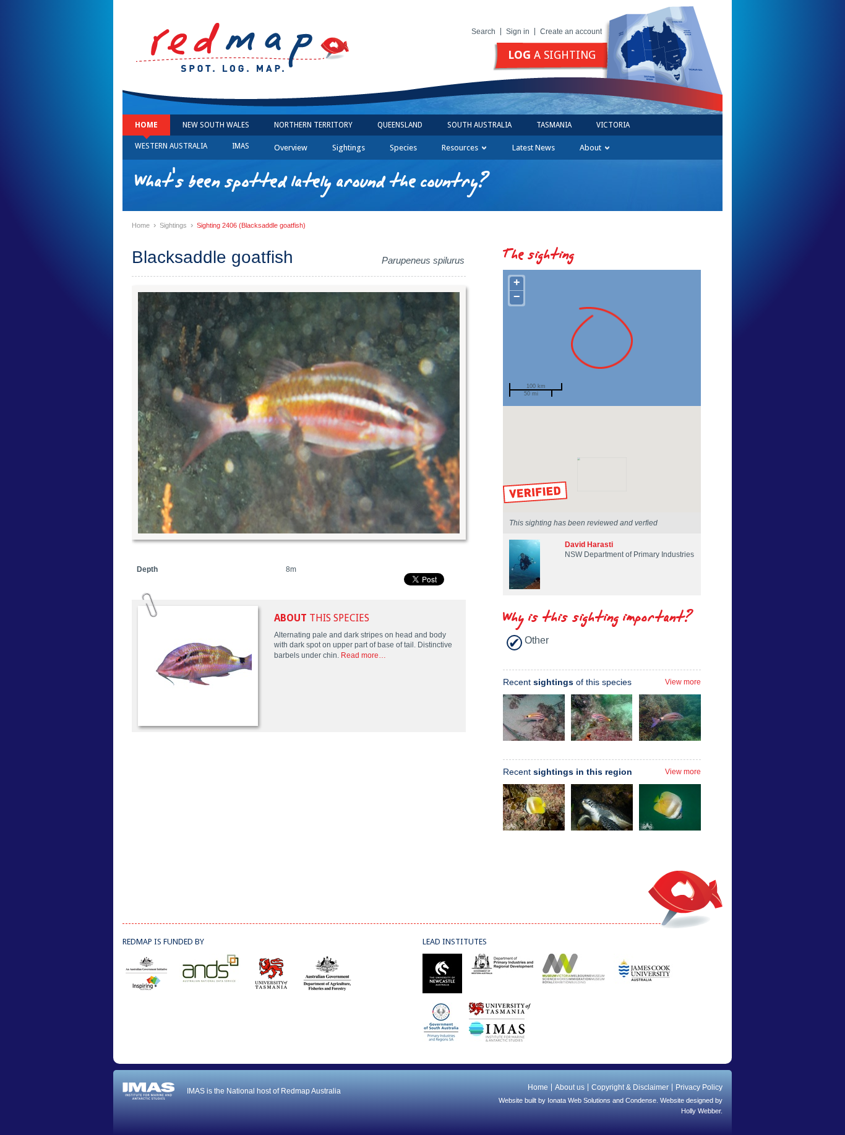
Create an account (571, 31)
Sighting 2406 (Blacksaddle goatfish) (251, 225)
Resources (460, 147)
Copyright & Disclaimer (630, 1087)
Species (403, 147)
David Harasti (589, 544)
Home (146, 125)
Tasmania (554, 125)
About (590, 147)
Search (483, 31)
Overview (290, 147)
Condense (640, 1100)
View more (683, 682)
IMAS (240, 146)
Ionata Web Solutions (579, 1100)
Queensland (399, 125)
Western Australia (171, 146)
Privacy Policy (699, 1087)
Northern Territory (313, 125)
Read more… (363, 655)
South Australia (479, 125)
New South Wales (215, 125)
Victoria (613, 125)
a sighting (552, 54)
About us (570, 1087)
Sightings (348, 147)
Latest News (533, 147)
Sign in (518, 31)
